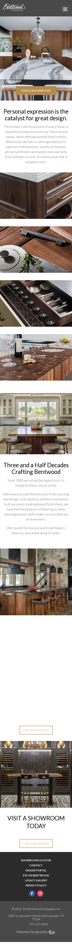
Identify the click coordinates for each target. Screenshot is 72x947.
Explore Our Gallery (36, 431)
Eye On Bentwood (36, 875)
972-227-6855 (39, 924)
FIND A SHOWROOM (36, 90)
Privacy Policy (36, 885)
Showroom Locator (36, 860)
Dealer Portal (36, 870)
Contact (36, 865)
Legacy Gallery (36, 880)
